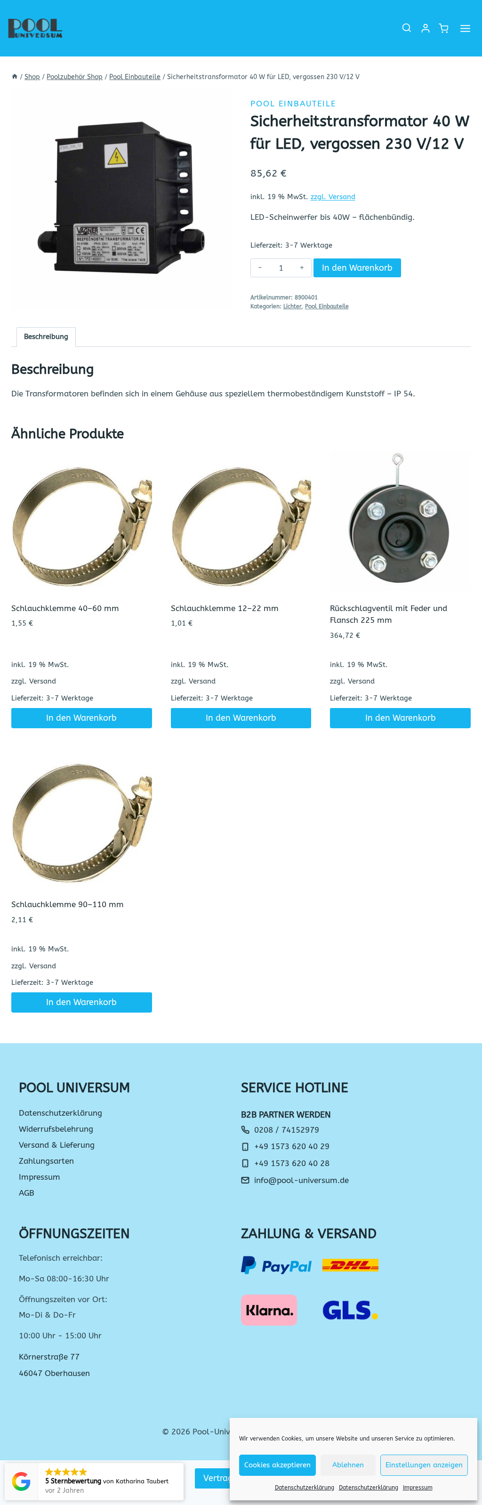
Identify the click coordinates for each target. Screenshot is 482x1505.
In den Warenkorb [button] (81, 718)
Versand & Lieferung (57, 1145)
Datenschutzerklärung (304, 1487)
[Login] (425, 28)
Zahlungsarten (46, 1161)
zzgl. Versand (333, 197)
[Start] (14, 77)
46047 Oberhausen (54, 1373)
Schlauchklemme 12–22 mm (225, 608)
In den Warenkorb (357, 268)
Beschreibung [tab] (46, 336)
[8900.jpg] (121, 199)
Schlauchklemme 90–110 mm (67, 904)
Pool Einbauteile (293, 103)
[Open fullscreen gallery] (222, 300)
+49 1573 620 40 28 (291, 1163)
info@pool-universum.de (301, 1180)
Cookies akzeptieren (277, 1465)
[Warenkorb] (442, 28)
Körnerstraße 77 (49, 1356)
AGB (26, 1193)
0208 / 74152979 (286, 1130)
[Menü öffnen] (465, 28)
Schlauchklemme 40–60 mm (65, 608)
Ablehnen (348, 1465)
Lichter (292, 306)
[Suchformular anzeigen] (406, 28)
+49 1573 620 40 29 (291, 1146)
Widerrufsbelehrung (56, 1129)
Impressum (418, 1487)
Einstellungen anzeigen (424, 1465)
